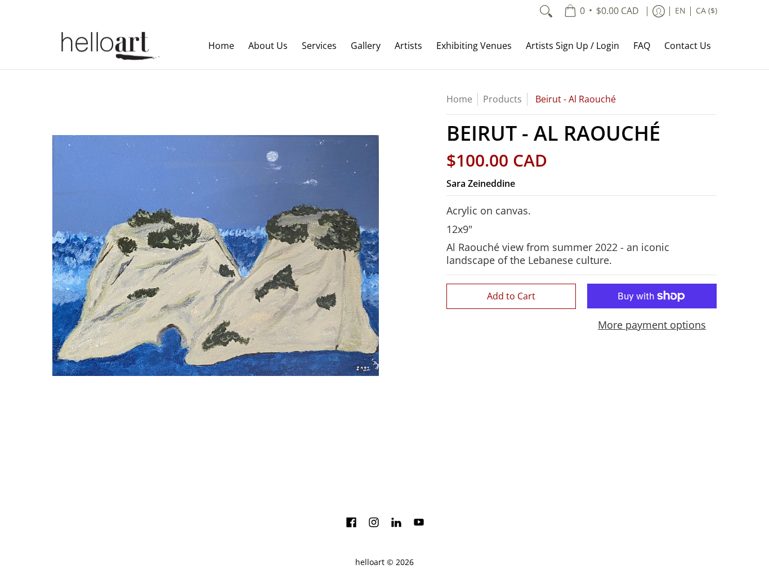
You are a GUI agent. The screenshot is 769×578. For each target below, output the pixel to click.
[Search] (546, 11)
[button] (351, 523)
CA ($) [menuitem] (706, 11)
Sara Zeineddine (480, 183)
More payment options (652, 325)
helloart (369, 562)
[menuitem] (601, 11)
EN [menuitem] (680, 11)
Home (459, 99)
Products (502, 99)
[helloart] (108, 46)
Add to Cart (511, 296)
